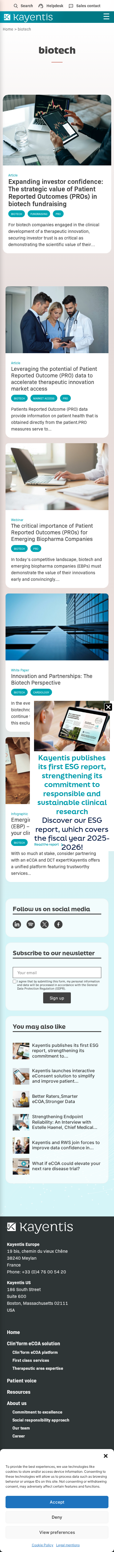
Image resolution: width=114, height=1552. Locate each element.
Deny (57, 1517)
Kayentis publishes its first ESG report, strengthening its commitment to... (65, 1050)
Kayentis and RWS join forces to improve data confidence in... (66, 1145)
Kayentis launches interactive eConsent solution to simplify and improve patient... (63, 1076)
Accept (57, 1502)
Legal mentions (68, 1545)
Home (8, 28)
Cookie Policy (42, 1545)
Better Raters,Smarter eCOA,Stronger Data (55, 1098)
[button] (105, 1456)
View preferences (57, 1532)
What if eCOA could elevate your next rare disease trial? (66, 1166)
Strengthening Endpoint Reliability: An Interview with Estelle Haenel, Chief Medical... (64, 1122)
